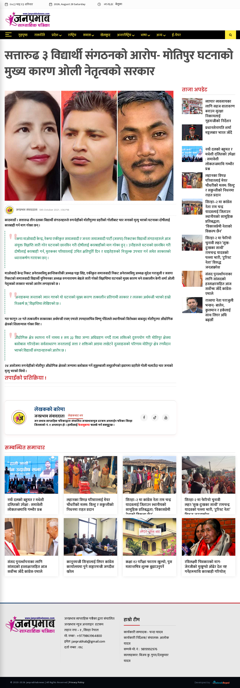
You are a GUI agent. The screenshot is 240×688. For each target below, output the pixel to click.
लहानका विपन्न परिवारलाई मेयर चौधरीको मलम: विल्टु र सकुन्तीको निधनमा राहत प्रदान (220, 185)
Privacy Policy (76, 682)
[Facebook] (144, 417)
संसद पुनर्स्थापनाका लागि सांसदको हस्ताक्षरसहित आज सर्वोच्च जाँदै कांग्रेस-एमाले (218, 284)
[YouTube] (166, 417)
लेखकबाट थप (75, 415)
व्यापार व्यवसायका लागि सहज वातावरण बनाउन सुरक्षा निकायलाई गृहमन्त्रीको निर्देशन (220, 111)
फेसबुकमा (84, 425)
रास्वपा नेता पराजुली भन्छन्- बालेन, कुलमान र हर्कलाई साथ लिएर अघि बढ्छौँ (219, 310)
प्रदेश (55, 35)
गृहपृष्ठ (23, 35)
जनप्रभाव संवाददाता (26, 210)
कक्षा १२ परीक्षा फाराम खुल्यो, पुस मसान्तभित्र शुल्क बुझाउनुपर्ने (149, 564)
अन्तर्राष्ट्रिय (124, 35)
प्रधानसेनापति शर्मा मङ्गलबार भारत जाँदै (218, 130)
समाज (87, 35)
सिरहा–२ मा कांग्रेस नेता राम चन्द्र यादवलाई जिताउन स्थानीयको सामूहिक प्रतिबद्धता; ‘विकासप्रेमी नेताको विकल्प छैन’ (219, 217)
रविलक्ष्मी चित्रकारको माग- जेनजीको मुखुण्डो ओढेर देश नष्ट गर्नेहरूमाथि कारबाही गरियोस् (206, 567)
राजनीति (39, 35)
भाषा (144, 35)
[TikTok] (155, 417)
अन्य (159, 35)
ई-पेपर (176, 35)
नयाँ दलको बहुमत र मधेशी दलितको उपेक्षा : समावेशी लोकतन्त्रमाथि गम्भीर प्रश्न (26, 505)
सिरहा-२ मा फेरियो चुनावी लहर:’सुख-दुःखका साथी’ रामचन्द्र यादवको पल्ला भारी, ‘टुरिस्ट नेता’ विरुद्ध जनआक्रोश (218, 253)
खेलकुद (105, 35)
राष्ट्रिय (72, 35)
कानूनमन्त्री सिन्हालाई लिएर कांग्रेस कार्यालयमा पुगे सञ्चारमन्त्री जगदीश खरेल (90, 567)
